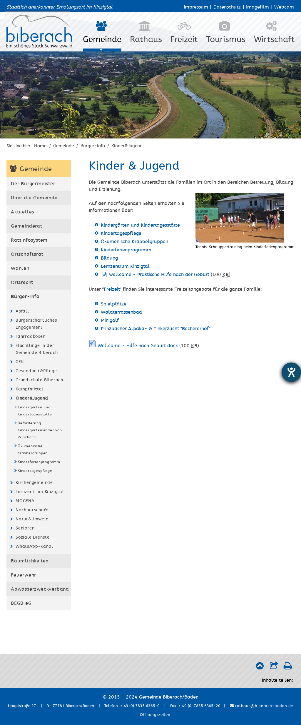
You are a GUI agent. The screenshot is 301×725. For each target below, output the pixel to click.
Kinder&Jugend (127, 145)
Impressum (196, 7)
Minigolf (110, 320)
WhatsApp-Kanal (34, 546)
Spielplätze (113, 304)
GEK (20, 361)
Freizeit (184, 39)
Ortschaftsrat (27, 254)
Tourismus (225, 39)
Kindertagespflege (35, 471)
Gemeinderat (26, 226)
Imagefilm (257, 7)
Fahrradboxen (31, 336)
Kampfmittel (30, 389)
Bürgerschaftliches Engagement (36, 324)
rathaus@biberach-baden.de (263, 706)
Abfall (22, 311)
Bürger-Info (93, 145)
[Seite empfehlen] (273, 667)
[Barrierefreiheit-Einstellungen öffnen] (291, 372)
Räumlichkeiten (30, 561)
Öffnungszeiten (155, 714)
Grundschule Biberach (39, 379)
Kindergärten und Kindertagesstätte (35, 410)
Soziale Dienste (33, 537)
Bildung (109, 258)
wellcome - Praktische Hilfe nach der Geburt (159, 275)
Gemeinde (102, 39)
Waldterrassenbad (121, 312)
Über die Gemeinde (34, 198)
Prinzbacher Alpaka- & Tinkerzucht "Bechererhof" (155, 329)
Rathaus (146, 39)
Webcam (284, 7)
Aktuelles (22, 212)
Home (40, 145)
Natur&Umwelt (32, 519)
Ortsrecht (22, 282)
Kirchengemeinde (34, 482)
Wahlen (20, 268)
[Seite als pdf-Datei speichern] (287, 667)
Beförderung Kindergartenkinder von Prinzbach (40, 430)
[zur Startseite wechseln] (39, 46)
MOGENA (25, 500)
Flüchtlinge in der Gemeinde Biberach (37, 349)
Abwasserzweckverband (40, 589)
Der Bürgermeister (33, 184)
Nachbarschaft (32, 509)
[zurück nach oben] (260, 667)
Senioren (25, 528)
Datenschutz (227, 7)
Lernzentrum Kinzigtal (40, 491)
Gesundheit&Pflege (36, 370)
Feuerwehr (23, 575)
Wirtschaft (274, 39)
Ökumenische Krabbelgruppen (33, 449)
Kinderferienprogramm (39, 462)
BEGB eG (21, 603)
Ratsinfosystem (29, 240)
